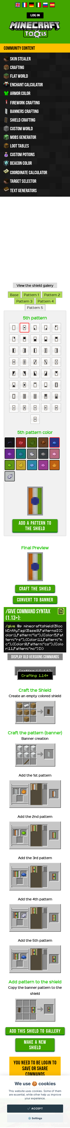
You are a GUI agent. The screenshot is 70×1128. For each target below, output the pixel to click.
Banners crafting (24, 111)
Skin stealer (20, 58)
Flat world (18, 76)
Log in (35, 15)
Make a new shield (35, 1044)
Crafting (16, 67)
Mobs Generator (22, 137)
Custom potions (22, 154)
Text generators (23, 190)
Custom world (21, 128)
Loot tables (19, 145)
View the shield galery (35, 285)
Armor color (19, 93)
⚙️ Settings (35, 1118)
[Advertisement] (35, 244)
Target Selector (22, 181)
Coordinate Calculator (28, 172)
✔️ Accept (35, 1108)
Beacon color (20, 163)
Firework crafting (24, 102)
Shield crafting (22, 120)
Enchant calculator (26, 84)
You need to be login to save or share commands (35, 1068)
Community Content (19, 48)
